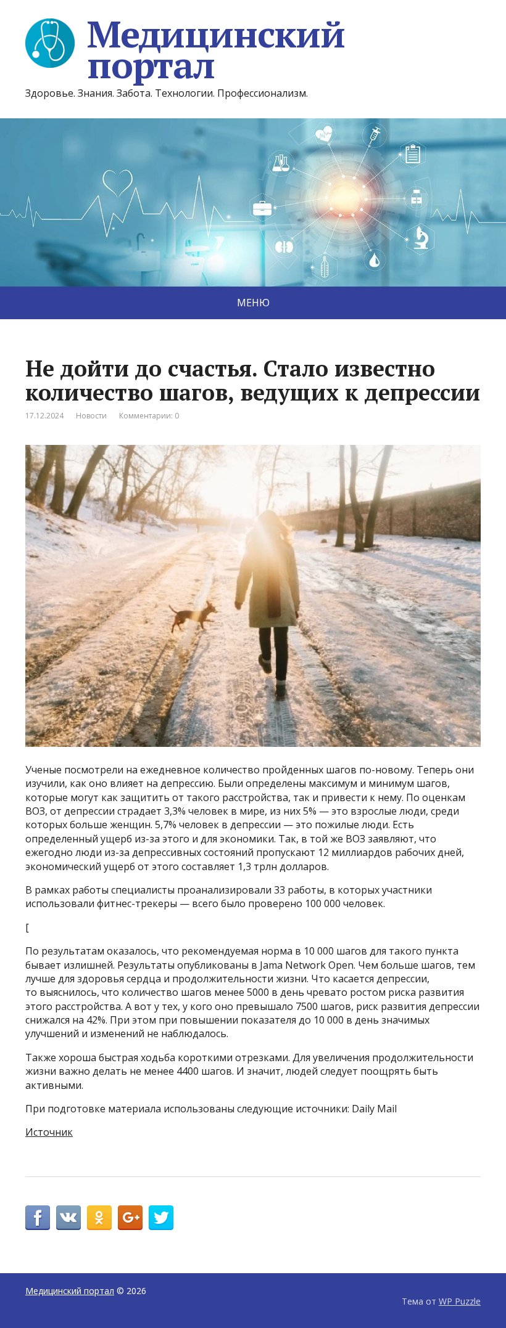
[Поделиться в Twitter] (161, 1217)
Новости (91, 415)
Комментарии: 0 (149, 415)
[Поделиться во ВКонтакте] (68, 1217)
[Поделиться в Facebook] (37, 1217)
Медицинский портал (216, 49)
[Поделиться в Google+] (130, 1217)
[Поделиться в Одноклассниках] (99, 1217)
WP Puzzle (460, 1301)
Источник (49, 1132)
